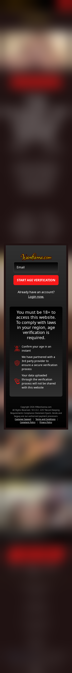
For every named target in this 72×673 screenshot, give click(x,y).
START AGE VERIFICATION (36, 280)
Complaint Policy (27, 422)
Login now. (36, 297)
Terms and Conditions (45, 419)
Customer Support (23, 419)
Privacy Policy (46, 422)
